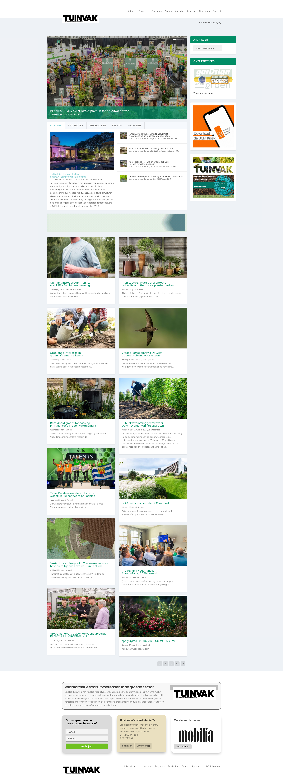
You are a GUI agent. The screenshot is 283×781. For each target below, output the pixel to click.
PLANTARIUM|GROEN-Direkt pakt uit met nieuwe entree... (91, 111)
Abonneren (204, 11)
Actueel (131, 11)
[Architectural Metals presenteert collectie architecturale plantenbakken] (153, 257)
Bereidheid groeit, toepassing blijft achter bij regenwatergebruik (73, 424)
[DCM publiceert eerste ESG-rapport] (153, 478)
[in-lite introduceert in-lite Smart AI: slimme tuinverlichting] (82, 151)
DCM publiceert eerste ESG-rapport (145, 503)
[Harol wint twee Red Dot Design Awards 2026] (123, 150)
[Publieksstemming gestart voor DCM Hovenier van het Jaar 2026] (153, 398)
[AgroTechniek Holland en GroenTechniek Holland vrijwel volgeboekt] (123, 163)
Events (168, 11)
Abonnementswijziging (210, 22)
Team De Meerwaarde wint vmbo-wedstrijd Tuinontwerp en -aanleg (72, 494)
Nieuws (144, 430)
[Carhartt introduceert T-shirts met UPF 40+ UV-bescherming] (81, 257)
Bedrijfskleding (76, 289)
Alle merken (182, 746)
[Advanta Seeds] (213, 79)
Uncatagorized (148, 359)
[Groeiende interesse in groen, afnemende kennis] (81, 328)
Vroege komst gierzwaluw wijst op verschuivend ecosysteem (142, 354)
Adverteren (143, 746)
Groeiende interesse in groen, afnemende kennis (67, 354)
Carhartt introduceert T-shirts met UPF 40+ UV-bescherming (70, 284)
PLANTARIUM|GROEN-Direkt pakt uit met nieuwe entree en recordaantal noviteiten (149, 134)
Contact (217, 11)
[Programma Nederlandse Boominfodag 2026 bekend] (153, 545)
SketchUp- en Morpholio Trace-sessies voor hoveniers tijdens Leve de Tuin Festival (79, 565)
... (171, 663)
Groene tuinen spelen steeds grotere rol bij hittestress (156, 176)
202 (177, 663)
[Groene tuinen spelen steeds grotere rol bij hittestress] (123, 178)
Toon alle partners (203, 93)
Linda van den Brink (62, 179)
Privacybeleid (130, 766)
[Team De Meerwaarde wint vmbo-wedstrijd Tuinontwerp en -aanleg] (81, 468)
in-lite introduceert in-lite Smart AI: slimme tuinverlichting (68, 175)
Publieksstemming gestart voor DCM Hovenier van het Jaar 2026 (143, 424)
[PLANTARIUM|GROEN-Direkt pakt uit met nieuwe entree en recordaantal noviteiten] (123, 135)
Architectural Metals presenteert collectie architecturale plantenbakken (148, 284)
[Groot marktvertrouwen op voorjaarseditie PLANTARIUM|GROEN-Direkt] (81, 608)
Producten (157, 11)
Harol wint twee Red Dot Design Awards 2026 (151, 148)
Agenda (179, 11)
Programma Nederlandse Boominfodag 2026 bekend (140, 572)
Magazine (191, 11)
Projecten (143, 11)
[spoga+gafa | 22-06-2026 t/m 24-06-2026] (153, 616)
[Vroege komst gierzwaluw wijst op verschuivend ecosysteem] (153, 328)
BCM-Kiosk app (213, 766)
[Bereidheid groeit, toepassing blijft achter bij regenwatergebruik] (81, 398)
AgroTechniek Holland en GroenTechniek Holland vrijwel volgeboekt (148, 162)
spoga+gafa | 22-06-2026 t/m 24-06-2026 (149, 641)
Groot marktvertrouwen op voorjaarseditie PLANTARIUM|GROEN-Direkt (78, 635)
